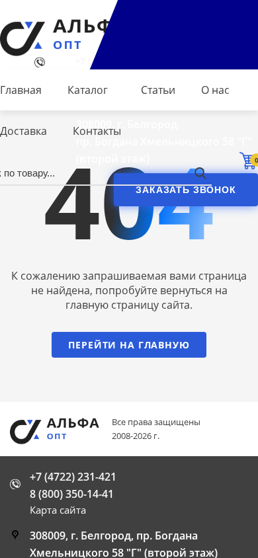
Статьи (158, 90)
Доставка (23, 131)
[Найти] (200, 172)
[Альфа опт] (59, 431)
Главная (21, 90)
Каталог (87, 90)
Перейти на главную (128, 345)
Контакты (97, 131)
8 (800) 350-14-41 (72, 494)
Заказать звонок (186, 189)
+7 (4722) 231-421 (73, 476)
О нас (215, 90)
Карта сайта (58, 509)
